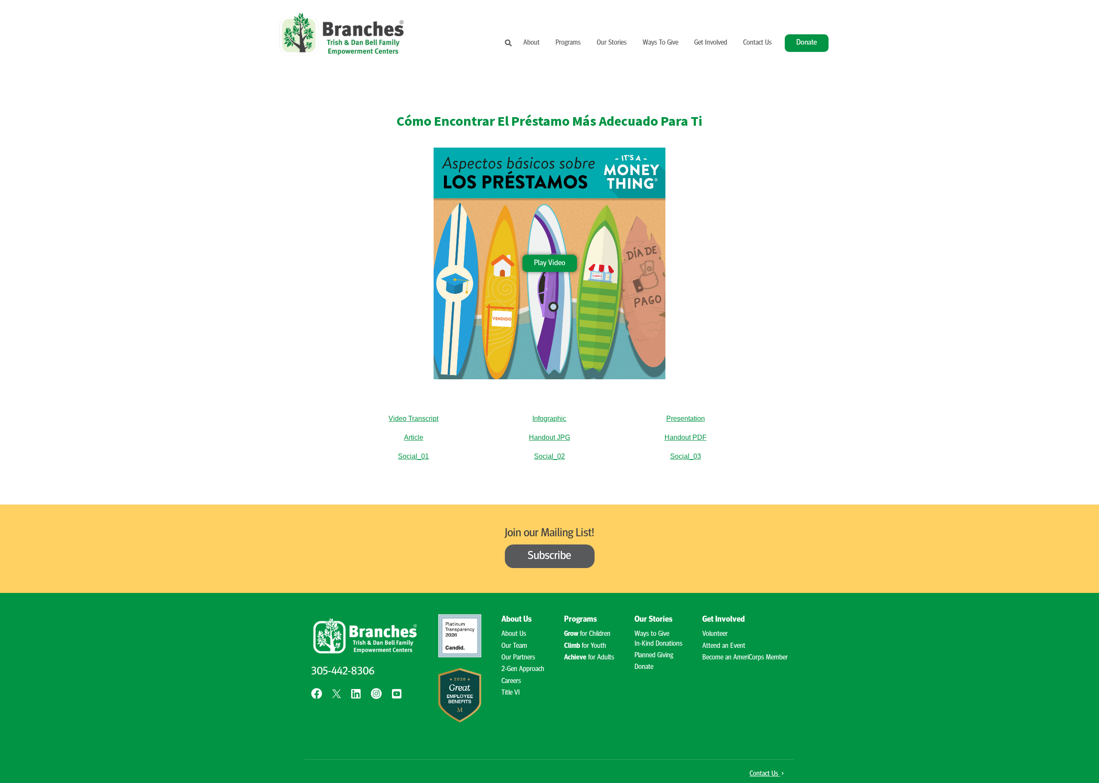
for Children (587, 634)
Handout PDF (686, 437)
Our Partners (518, 657)
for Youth (585, 646)
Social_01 (413, 456)
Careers (511, 681)
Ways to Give (652, 634)
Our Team (514, 646)
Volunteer (715, 634)
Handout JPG (549, 437)
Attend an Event (723, 646)
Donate (806, 42)
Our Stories (612, 42)
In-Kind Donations (659, 644)
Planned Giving (654, 655)
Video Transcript (413, 418)
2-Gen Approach (522, 669)
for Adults (589, 657)
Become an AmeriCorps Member (745, 657)
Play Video (549, 262)
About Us (513, 634)
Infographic (549, 418)
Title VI (510, 692)
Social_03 (685, 456)
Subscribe (549, 556)
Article (413, 437)
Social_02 (549, 456)
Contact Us (757, 42)
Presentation (685, 418)
